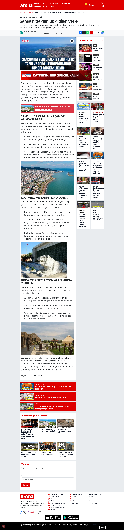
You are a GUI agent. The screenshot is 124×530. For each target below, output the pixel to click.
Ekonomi (37, 6)
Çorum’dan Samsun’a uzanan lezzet (64, 431)
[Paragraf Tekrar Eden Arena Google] (56, 76)
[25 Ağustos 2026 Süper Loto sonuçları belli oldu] (97, 155)
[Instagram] (28, 512)
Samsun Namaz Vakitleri (59, 499)
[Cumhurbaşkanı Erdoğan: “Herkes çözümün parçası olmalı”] (97, 180)
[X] (24, 512)
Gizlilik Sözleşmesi (95, 494)
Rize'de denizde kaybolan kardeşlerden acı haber (98, 216)
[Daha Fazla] (91, 32)
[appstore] (53, 518)
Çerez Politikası (77, 494)
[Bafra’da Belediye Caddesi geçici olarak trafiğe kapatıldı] (83, 204)
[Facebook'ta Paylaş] (80, 32)
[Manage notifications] (3, 526)
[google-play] (70, 518)
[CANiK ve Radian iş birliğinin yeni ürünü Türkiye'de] (65, 446)
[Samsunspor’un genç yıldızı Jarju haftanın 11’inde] (97, 106)
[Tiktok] (35, 512)
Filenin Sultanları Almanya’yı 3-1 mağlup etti (98, 49)
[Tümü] (102, 40)
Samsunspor (65, 3)
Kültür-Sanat (76, 501)
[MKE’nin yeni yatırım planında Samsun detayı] (29, 446)
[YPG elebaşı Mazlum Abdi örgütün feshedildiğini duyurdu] (83, 180)
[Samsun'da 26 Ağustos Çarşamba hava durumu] (83, 106)
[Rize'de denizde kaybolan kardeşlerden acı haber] (97, 204)
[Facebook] (21, 512)
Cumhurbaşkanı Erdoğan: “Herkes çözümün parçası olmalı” (60, 12)
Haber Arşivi (55, 509)
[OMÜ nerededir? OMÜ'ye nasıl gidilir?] (47, 423)
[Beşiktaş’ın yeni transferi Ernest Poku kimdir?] (83, 131)
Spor (95, 45)
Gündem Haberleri (50, 6)
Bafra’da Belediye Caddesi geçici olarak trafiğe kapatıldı (82, 220)
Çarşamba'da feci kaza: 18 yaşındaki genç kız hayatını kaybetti (98, 59)
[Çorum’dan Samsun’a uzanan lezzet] (65, 423)
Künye (91, 496)
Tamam (103, 527)
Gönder (26, 485)
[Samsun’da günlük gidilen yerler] (48, 53)
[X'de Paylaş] (84, 32)
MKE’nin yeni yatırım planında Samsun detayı (29, 454)
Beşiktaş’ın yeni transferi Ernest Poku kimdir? (83, 142)
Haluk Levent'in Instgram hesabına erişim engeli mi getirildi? (98, 69)
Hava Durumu (55, 496)
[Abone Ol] (102, 32)
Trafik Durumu (56, 501)
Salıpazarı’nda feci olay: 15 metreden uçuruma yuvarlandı (98, 78)
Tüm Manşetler (56, 505)
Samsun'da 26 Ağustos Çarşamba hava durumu (83, 120)
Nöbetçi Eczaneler (57, 494)
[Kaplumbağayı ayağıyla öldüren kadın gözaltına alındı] (97, 131)
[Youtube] (32, 512)
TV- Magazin (93, 503)
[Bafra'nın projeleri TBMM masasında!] (47, 446)
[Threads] (39, 512)
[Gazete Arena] (26, 4)
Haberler (23, 17)
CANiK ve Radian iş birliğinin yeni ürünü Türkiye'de (65, 454)
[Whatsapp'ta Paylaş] (87, 32)
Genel (81, 186)
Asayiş (75, 3)
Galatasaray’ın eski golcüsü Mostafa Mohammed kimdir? (98, 88)
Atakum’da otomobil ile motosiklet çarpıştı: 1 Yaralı (97, 97)
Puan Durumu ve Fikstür (59, 503)
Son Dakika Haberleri (58, 507)
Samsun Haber (52, 3)
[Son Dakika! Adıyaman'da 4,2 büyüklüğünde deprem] (83, 155)
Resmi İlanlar (39, 3)
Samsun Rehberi (35, 17)
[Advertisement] (11, 45)
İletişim (74, 496)
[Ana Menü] (102, 6)
